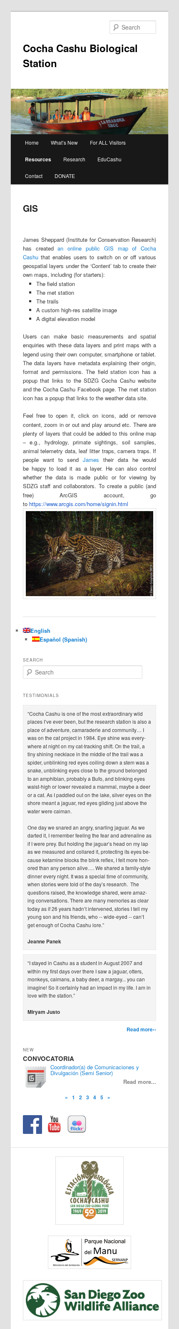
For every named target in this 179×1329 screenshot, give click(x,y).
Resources (38, 159)
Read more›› (141, 1029)
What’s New (64, 142)
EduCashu (109, 159)
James (91, 460)
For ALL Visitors (108, 142)
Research (74, 159)
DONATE (65, 175)
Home (32, 142)
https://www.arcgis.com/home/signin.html (78, 504)
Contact (33, 175)
